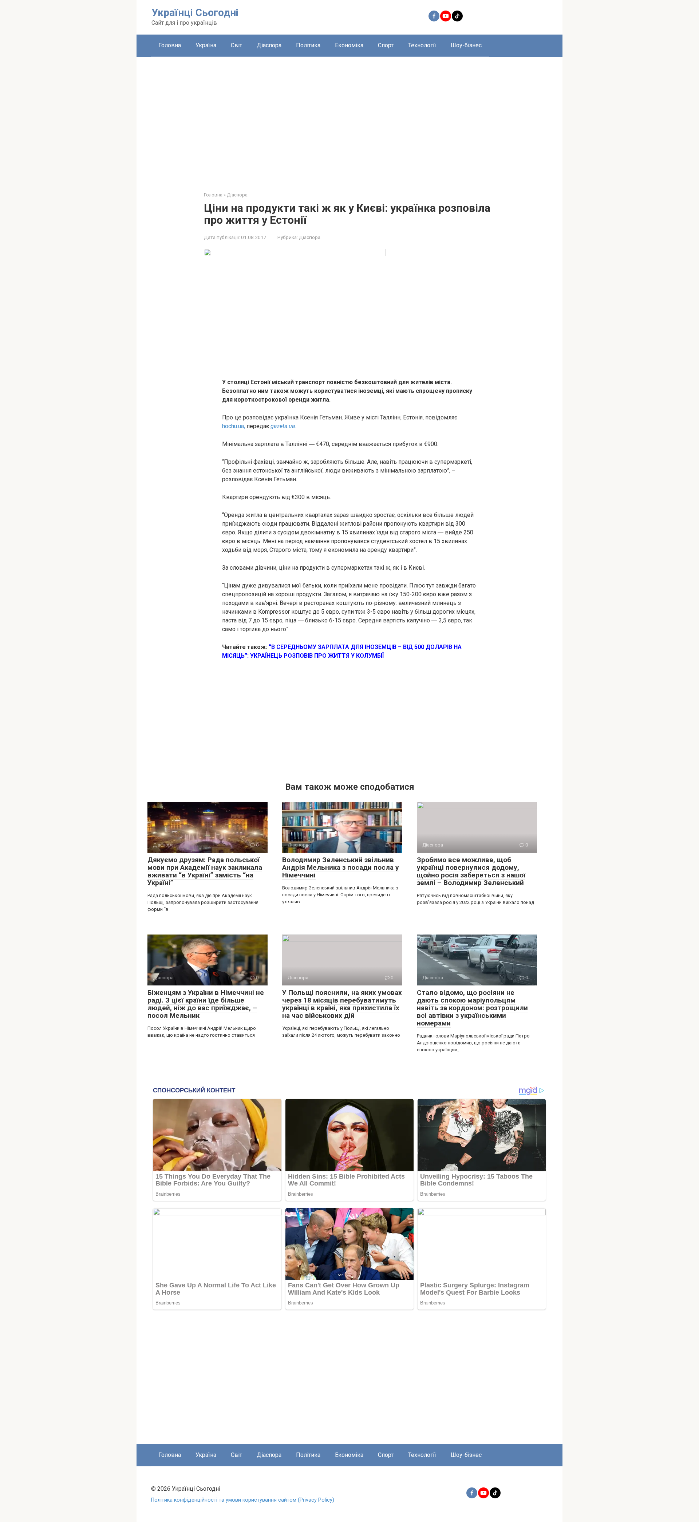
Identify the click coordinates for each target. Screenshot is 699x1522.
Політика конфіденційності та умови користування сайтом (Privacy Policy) (242, 1500)
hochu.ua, (234, 426)
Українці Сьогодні (194, 13)
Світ (236, 45)
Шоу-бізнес (466, 45)
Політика (308, 45)
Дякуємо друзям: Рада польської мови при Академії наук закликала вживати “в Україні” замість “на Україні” (204, 871)
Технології (422, 45)
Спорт (386, 45)
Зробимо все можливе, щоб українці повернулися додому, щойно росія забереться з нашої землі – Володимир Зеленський (471, 871)
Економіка (349, 45)
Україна (206, 45)
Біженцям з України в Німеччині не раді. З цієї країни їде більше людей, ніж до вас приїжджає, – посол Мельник (205, 1004)
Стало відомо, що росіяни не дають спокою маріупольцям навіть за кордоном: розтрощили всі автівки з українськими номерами (472, 1007)
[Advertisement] (349, 119)
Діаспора (269, 45)
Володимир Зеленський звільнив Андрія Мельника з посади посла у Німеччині (340, 867)
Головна (169, 45)
